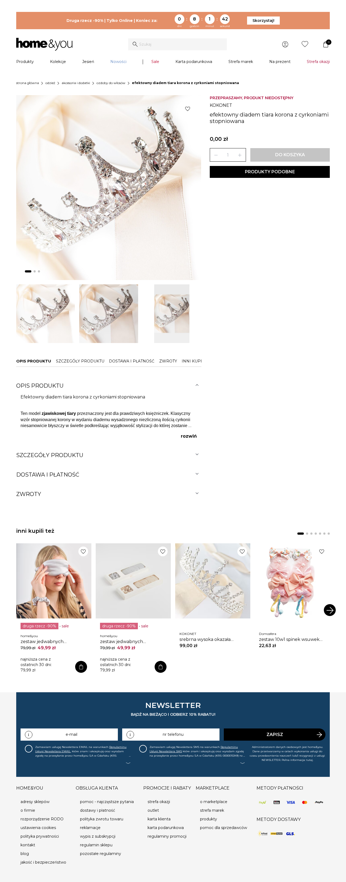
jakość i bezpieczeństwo (43, 862)
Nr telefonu (173, 734)
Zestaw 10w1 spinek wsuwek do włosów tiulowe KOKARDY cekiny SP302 (289, 639)
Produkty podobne (270, 171)
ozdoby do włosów (111, 83)
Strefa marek (240, 61)
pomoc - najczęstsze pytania (107, 801)
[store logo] (44, 44)
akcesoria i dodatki (76, 83)
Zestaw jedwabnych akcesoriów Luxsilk (42, 641)
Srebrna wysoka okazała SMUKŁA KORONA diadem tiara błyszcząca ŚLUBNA (209, 639)
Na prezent (280, 61)
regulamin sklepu (96, 845)
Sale (155, 61)
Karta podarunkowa (193, 61)
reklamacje (90, 827)
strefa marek (212, 810)
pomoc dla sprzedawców (223, 827)
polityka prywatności (40, 836)
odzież (50, 83)
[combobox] (177, 44)
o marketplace (213, 801)
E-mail (71, 734)
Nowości (118, 61)
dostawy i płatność (97, 810)
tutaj (309, 760)
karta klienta (159, 819)
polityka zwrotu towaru (101, 819)
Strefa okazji (318, 61)
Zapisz (275, 734)
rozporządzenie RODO (42, 819)
